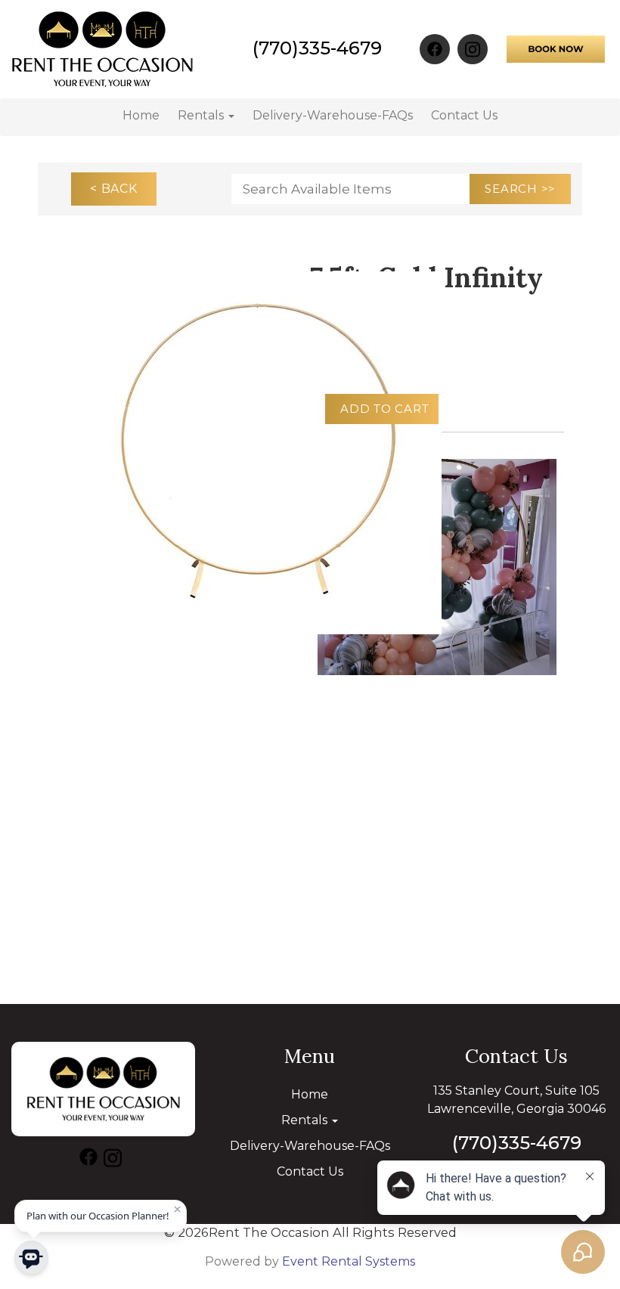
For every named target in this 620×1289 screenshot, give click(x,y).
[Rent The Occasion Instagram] (472, 49)
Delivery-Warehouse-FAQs (333, 115)
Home (141, 115)
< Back (114, 188)
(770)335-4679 (317, 48)
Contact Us (464, 115)
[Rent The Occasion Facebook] (435, 49)
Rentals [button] (202, 115)
